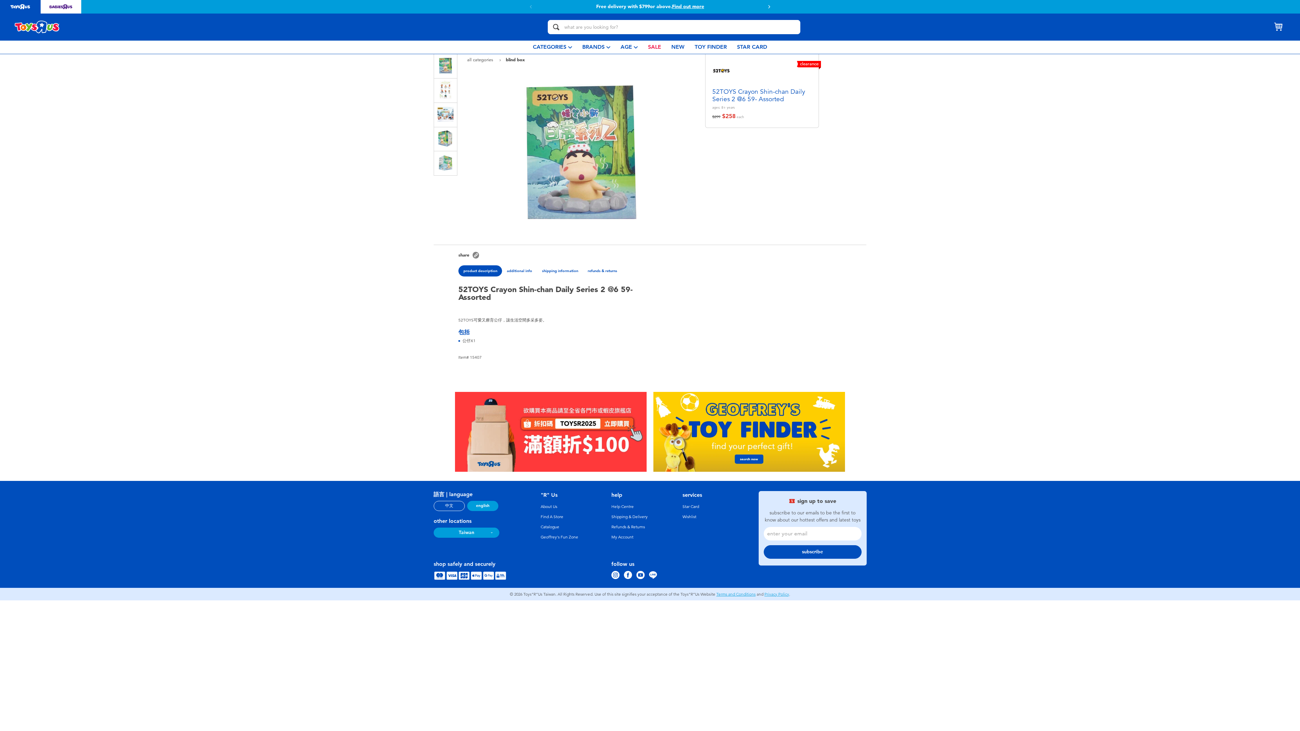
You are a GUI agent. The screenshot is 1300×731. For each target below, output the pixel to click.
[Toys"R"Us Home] (37, 27)
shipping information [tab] (560, 270)
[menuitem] (552, 47)
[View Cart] (1278, 27)
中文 (449, 505)
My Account (622, 537)
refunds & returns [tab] (602, 270)
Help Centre (622, 506)
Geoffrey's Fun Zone (559, 537)
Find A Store (552, 516)
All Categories (481, 60)
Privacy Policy (776, 594)
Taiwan (466, 532)
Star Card (690, 506)
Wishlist (689, 516)
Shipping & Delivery (629, 516)
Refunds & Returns (628, 527)
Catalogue (550, 527)
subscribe (812, 552)
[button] (531, 6)
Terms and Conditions (736, 594)
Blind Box (515, 59)
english (483, 505)
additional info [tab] (519, 270)
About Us (549, 506)
